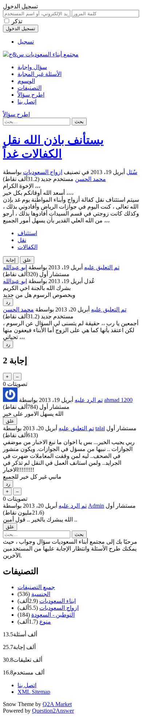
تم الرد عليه (89, 400)
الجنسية (40, 594)
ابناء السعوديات (57, 601)
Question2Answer (53, 711)
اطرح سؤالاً (30, 95)
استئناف (27, 233)
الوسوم (26, 81)
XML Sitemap (33, 692)
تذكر (17, 21)
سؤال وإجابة (32, 67)
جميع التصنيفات (36, 587)
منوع (45, 622)
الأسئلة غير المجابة (39, 74)
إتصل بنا (26, 101)
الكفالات (27, 247)
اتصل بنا (26, 685)
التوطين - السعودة (53, 615)
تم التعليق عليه (101, 267)
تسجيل (25, 42)
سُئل (131, 172)
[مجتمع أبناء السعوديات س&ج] (41, 54)
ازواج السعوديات (42, 172)
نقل (21, 240)
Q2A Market (57, 704)
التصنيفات (29, 88)
